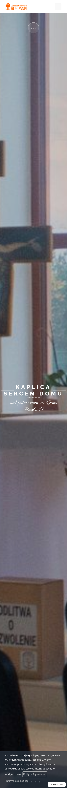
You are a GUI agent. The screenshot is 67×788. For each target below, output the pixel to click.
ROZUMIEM (57, 784)
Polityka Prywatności (34, 774)
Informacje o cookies (17, 780)
